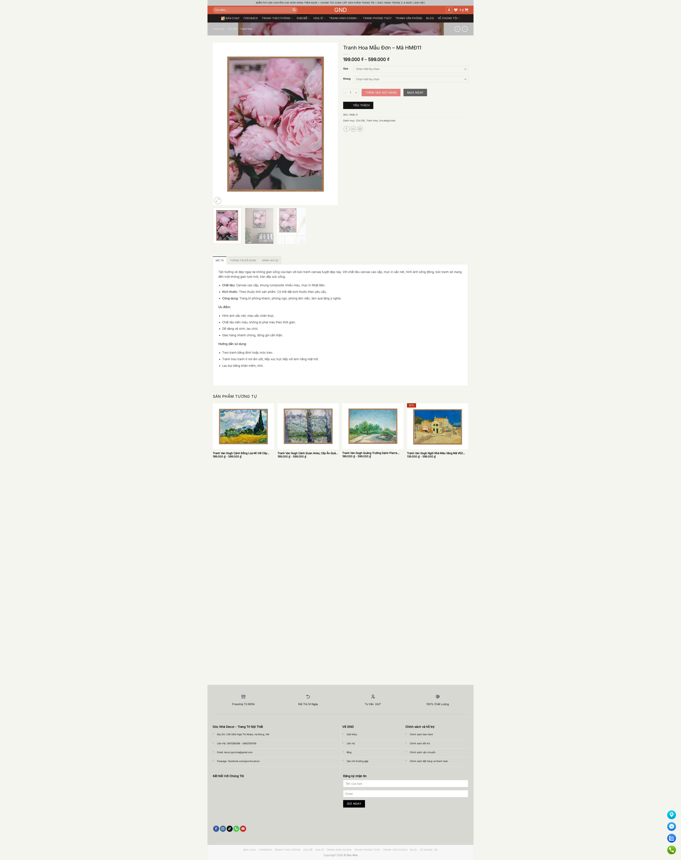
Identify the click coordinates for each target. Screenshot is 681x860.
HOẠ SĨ (318, 18)
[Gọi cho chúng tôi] (236, 829)
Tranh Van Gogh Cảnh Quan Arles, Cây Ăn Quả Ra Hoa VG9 (307, 453)
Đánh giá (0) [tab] (270, 260)
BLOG (430, 18)
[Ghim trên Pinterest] (360, 129)
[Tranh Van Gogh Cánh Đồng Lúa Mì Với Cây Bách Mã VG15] (243, 426)
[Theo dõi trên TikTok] (230, 829)
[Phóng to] (217, 200)
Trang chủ (218, 28)
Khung (346, 78)
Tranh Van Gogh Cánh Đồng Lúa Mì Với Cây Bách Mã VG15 (240, 453)
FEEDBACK (250, 18)
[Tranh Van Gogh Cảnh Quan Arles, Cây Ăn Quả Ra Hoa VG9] (308, 426)
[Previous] (220, 123)
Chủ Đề (232, 28)
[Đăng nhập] (449, 10)
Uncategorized (387, 120)
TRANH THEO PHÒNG (276, 18)
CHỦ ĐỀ (302, 18)
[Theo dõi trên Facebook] (216, 829)
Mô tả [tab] (220, 260)
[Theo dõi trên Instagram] (223, 829)
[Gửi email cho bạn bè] (353, 129)
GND (340, 10)
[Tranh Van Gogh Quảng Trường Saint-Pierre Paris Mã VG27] (372, 426)
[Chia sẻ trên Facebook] (347, 129)
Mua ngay (415, 92)
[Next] (331, 123)
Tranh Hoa (246, 28)
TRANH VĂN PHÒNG (408, 18)
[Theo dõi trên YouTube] (243, 829)
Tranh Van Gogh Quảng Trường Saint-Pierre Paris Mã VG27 (369, 453)
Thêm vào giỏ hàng (381, 92)
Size (345, 68)
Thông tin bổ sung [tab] (243, 260)
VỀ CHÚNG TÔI (448, 18)
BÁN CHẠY (233, 18)
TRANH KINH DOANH (343, 18)
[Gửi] (294, 10)
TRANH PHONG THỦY (377, 18)
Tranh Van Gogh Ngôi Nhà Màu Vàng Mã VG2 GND (435, 453)
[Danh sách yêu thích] (456, 10)
